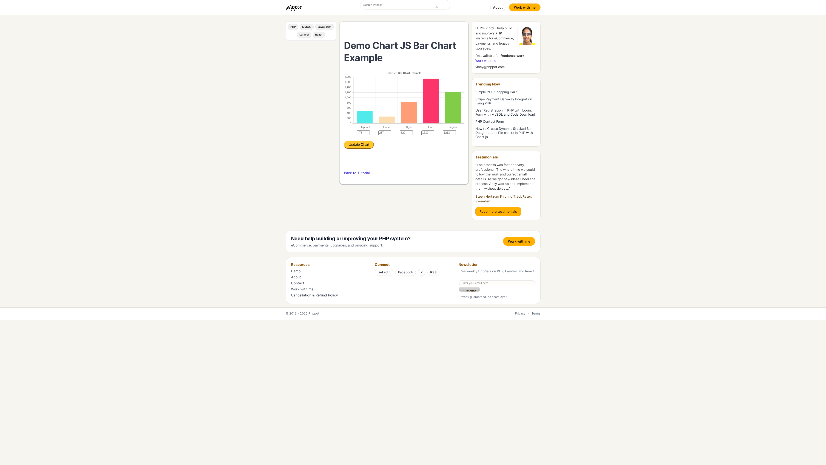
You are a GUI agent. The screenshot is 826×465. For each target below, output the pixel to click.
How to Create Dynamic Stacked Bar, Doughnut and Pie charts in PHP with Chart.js (504, 133)
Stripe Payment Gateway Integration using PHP (503, 101)
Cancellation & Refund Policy (314, 295)
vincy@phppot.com (490, 67)
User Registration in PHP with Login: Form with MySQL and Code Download (505, 112)
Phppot (313, 313)
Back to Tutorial (357, 173)
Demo (296, 271)
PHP (293, 26)
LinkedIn (384, 272)
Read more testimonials (498, 211)
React (318, 34)
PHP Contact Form (489, 121)
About (498, 7)
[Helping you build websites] (294, 8)
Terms (536, 313)
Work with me (525, 7)
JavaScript (324, 26)
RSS (433, 272)
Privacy (520, 313)
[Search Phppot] (437, 7)
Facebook (405, 272)
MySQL (306, 26)
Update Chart (359, 144)
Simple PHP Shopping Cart (496, 92)
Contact (297, 283)
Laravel (304, 34)
